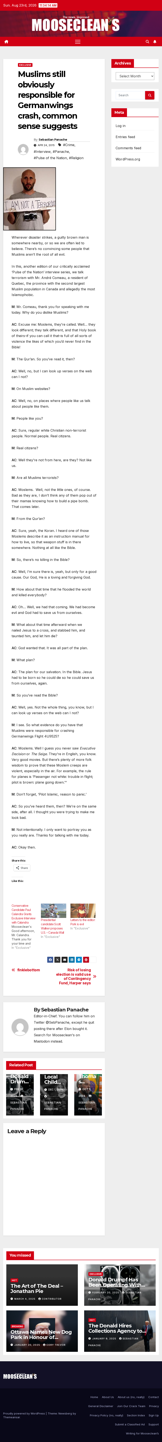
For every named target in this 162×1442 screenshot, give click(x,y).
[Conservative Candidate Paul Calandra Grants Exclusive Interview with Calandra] (26, 927)
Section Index (136, 1415)
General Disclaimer (100, 1406)
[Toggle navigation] (78, 41)
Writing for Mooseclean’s (142, 1433)
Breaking (17, 1326)
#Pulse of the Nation (50, 158)
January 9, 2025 (104, 1338)
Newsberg (65, 1413)
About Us (108, 1397)
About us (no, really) (131, 1397)
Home (94, 1397)
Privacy (154, 1406)
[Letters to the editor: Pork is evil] (83, 911)
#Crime (68, 145)
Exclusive (25, 65)
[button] (147, 42)
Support (153, 1424)
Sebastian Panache (53, 139)
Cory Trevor (56, 1344)
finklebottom (28, 970)
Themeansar (11, 1417)
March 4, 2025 (25, 1298)
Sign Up (154, 1415)
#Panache (61, 151)
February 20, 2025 (106, 1292)
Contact (153, 1397)
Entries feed (125, 137)
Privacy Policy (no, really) (106, 1415)
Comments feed (128, 148)
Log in (121, 126)
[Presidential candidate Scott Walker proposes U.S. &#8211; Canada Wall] (53, 911)
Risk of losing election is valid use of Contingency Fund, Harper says (73, 976)
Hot (14, 1280)
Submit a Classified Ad (130, 1424)
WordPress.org (128, 159)
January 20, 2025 (27, 1344)
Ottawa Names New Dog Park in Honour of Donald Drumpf (41, 1337)
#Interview (42, 151)
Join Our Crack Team (131, 1406)
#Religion (76, 158)
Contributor (52, 1298)
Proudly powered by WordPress (24, 1413)
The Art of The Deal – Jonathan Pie (37, 1288)
